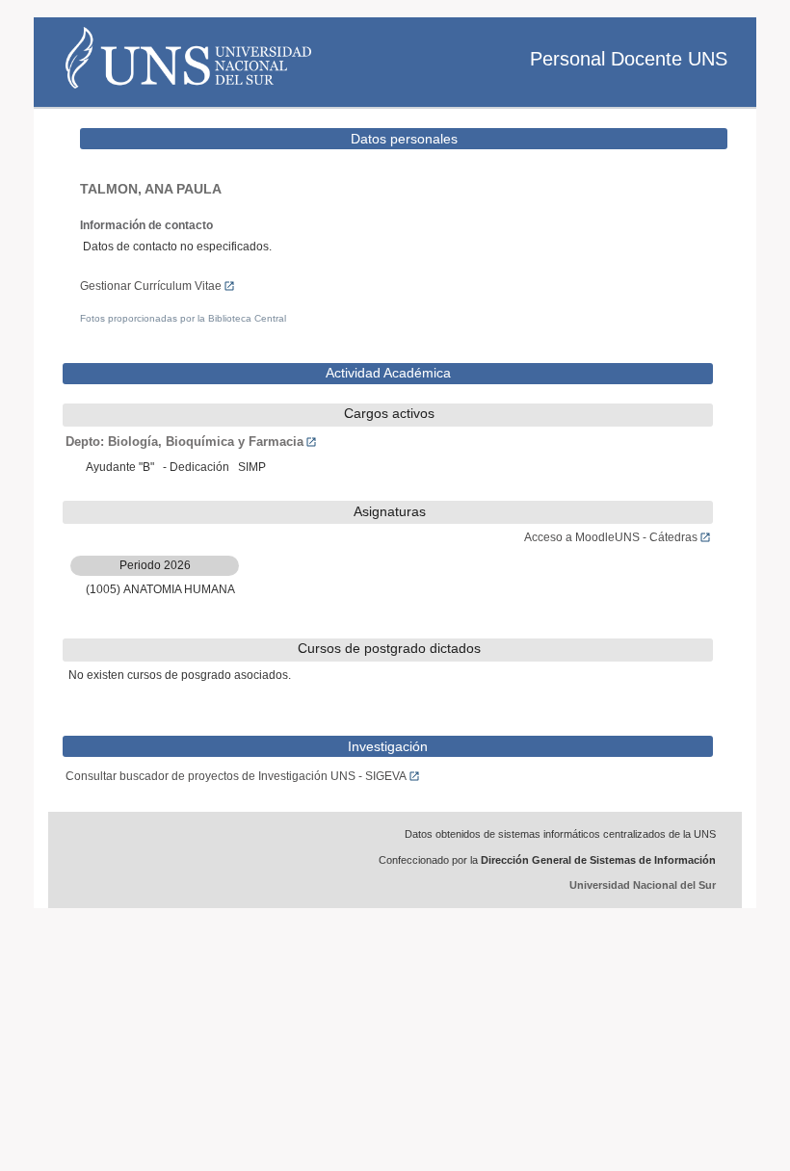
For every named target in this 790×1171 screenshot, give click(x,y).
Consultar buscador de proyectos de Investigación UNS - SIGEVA (236, 776)
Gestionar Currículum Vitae (151, 286)
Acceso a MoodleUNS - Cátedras (611, 537)
